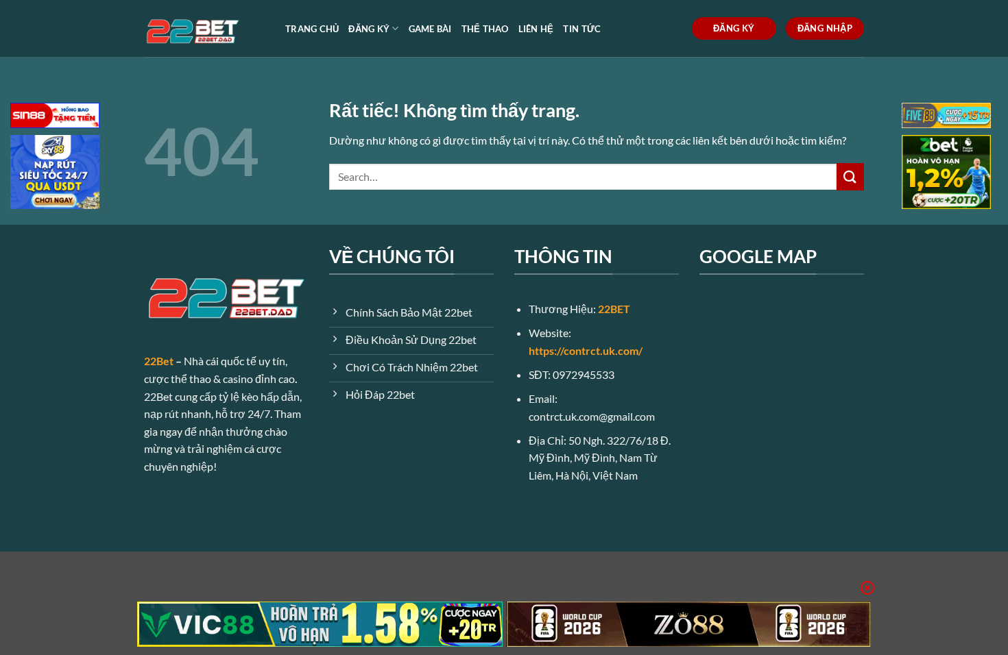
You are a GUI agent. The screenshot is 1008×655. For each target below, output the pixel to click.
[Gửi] (850, 176)
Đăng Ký (368, 28)
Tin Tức (582, 28)
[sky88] (54, 173)
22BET (614, 308)
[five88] (946, 116)
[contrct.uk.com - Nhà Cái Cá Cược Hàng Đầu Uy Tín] (204, 28)
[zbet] (946, 173)
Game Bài (430, 28)
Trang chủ (312, 28)
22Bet (158, 360)
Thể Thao (485, 28)
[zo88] (689, 624)
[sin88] (54, 116)
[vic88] (320, 624)
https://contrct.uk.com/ (586, 350)
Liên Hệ (536, 28)
